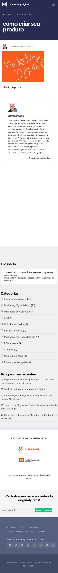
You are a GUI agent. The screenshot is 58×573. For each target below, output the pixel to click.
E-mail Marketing (13, 330)
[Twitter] (16, 545)
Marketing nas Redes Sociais (19, 336)
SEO (6, 317)
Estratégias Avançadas (16, 362)
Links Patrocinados (14, 324)
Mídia (10, 14)
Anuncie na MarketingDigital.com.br (19, 531)
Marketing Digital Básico (17, 305)
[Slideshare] (53, 545)
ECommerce (11, 343)
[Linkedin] (22, 545)
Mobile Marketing (13, 355)
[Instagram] (41, 545)
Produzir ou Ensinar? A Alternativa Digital (24, 389)
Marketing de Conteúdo (17, 311)
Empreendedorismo (15, 298)
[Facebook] (10, 545)
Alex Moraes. (18, 46)
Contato (41, 531)
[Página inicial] (3, 14)
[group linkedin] (28, 545)
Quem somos (10, 527)
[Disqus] (29, 206)
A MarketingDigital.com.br (30, 527)
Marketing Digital (19, 4)
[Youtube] (47, 545)
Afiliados (9, 349)
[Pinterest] (34, 545)
